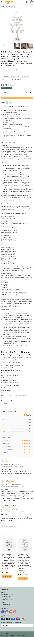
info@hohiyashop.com (7, 604)
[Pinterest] (14, 611)
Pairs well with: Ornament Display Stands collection (16, 346)
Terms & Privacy (5, 633)
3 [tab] (19, 584)
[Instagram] (6, 611)
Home (2, 6)
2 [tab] (17, 584)
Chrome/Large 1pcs (16, 79)
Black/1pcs (5, 79)
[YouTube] (10, 611)
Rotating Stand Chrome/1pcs (10, 76)
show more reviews (7, 526)
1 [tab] (14, 584)
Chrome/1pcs (25, 76)
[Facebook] (3, 611)
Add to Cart (17, 98)
